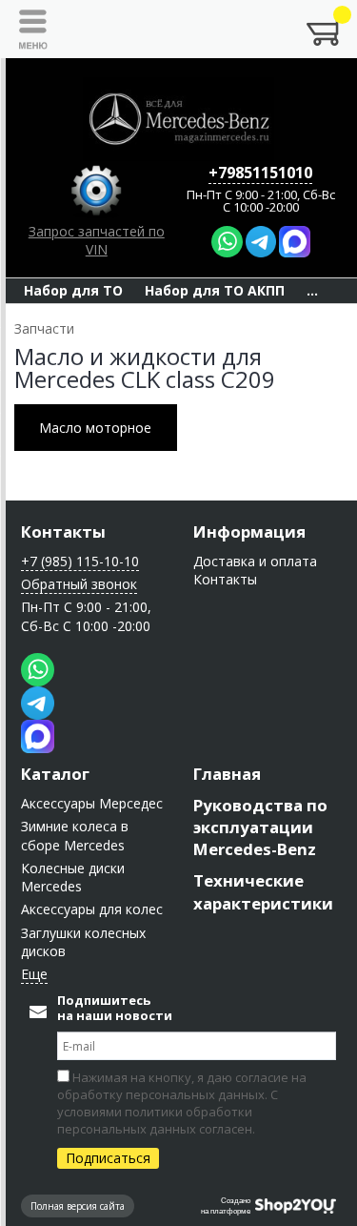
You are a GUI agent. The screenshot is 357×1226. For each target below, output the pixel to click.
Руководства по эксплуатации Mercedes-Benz (260, 827)
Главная (227, 774)
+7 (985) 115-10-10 (80, 561)
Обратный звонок (79, 584)
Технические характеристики (263, 891)
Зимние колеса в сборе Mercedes (75, 835)
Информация (249, 531)
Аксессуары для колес (92, 909)
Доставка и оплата (255, 561)
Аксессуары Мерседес (92, 803)
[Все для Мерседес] (179, 119)
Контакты (63, 531)
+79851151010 (260, 172)
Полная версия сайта (77, 1206)
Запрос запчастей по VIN (97, 240)
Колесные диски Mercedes (73, 877)
